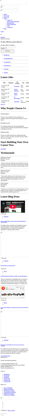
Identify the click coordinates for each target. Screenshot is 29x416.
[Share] (3, 413)
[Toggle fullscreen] (4, 413)
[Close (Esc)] (1, 413)
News (5, 271)
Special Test (7, 378)
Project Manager (16, 90)
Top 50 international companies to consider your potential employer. (14, 276)
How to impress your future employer (8, 265)
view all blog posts (5, 356)
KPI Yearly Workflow (9, 395)
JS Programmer (17, 97)
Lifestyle (6, 261)
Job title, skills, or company (8, 45)
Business (6, 216)
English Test (7, 380)
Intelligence (7, 374)
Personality (7, 375)
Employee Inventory (9, 393)
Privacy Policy (11, 410)
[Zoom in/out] (6, 413)
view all (3, 104)
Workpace (6, 377)
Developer (16, 86)
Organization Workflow (10, 392)
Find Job (7, 51)
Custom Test (7, 381)
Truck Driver (15, 94)
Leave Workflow (8, 387)
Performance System (9, 390)
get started (3, 149)
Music (5, 302)
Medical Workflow (8, 389)
